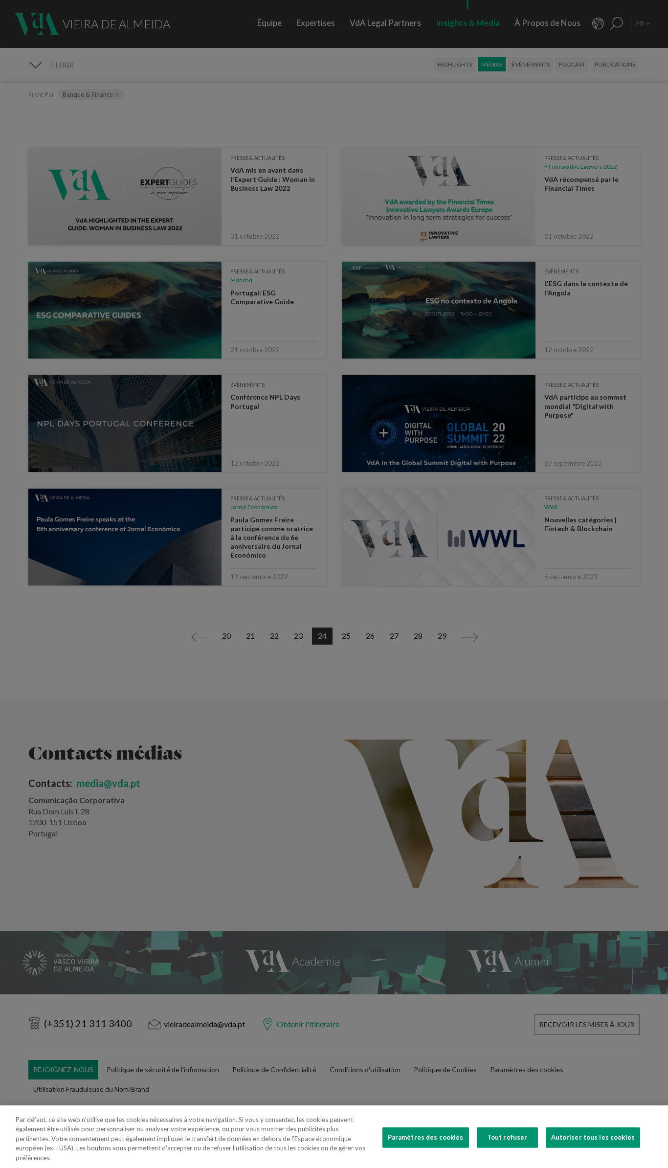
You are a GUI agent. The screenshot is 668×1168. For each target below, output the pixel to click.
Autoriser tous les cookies (593, 1137)
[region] (334, 1136)
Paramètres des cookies (426, 1137)
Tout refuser (507, 1137)
